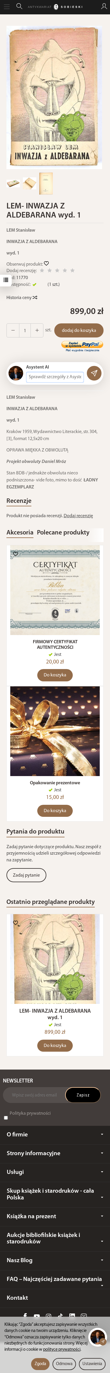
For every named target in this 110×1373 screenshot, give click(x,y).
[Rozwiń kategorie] (6, 7)
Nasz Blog (20, 1260)
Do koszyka (55, 675)
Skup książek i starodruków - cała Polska (50, 1194)
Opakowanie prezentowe (55, 783)
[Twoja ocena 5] (72, 271)
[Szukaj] (19, 7)
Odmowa (64, 1364)
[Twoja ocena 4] (65, 271)
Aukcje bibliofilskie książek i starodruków (43, 1238)
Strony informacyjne (33, 1153)
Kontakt (17, 1298)
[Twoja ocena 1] (42, 271)
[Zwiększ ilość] (12, 330)
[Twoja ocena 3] (57, 271)
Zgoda (40, 1364)
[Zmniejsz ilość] (37, 330)
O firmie (17, 1135)
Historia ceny (19, 298)
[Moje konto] (104, 7)
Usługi (15, 1172)
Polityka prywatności (30, 1113)
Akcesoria (19, 532)
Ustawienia (92, 1364)
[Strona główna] (55, 7)
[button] (54, 97)
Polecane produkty (63, 532)
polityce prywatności (61, 1349)
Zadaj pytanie (26, 875)
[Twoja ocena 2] (49, 271)
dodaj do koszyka (79, 330)
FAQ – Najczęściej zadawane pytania (54, 1279)
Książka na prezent (31, 1217)
